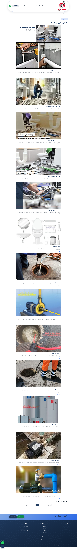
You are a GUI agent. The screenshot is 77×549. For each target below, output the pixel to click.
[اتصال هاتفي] (2, 546)
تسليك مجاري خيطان (56, 353)
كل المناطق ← (43, 539)
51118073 (26, 528)
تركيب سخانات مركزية (39, 5)
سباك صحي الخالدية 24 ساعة (54, 140)
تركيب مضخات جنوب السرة (54, 494)
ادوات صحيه (47, 5)
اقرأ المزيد (33, 40)
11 (34, 505)
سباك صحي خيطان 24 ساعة (54, 210)
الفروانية (44, 532)
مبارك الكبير (43, 536)
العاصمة (44, 530)
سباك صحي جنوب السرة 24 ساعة (53, 106)
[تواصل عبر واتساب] (10, 6)
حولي (45, 534)
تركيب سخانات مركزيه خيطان (54, 424)
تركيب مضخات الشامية (55, 460)
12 (31, 505)
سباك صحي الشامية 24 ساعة (54, 176)
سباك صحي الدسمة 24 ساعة (54, 70)
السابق (49, 505)
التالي (27, 505)
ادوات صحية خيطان (56, 246)
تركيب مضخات (31, 5)
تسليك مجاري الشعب (55, 282)
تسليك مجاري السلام (56, 389)
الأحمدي (44, 526)
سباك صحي (24, 5)
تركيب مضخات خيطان (55, 317)
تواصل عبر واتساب (24, 530)
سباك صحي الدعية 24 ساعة (27, 27)
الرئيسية (52, 5)
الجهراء (44, 528)
